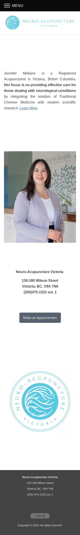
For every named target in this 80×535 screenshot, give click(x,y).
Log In (40, 515)
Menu (17, 6)
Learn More (29, 108)
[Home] (40, 22)
